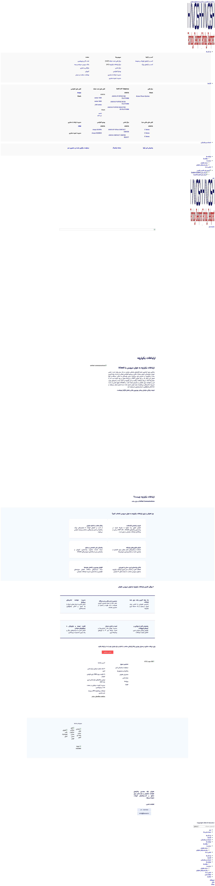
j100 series (100, 105)
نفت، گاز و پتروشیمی (83, 61)
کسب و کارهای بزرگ (147, 65)
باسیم (102, 113)
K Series (148, 137)
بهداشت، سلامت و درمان (82, 75)
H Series (148, 133)
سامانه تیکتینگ (117, 148)
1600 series (99, 98)
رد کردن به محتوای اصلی (197, 2)
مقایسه (209, 877)
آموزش (87, 71)
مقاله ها (205, 159)
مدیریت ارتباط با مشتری (114, 75)
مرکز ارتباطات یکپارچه (115, 65)
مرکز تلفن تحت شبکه (115, 61)
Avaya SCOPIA (99, 130)
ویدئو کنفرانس (117, 71)
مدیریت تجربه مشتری (115, 78)
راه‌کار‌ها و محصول (123, 671)
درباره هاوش (204, 163)
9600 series (99, 101)
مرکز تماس (118, 68)
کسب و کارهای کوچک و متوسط (144, 61)
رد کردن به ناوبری (209, 2)
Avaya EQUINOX (98, 133)
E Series (149, 130)
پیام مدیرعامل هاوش (202, 165)
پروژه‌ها (126, 681)
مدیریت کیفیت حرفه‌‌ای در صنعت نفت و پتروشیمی (96, 686)
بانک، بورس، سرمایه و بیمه (81, 65)
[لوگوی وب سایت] (207, 48)
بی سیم (101, 115)
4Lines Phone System (144, 96)
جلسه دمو (211, 227)
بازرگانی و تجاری (84, 68)
